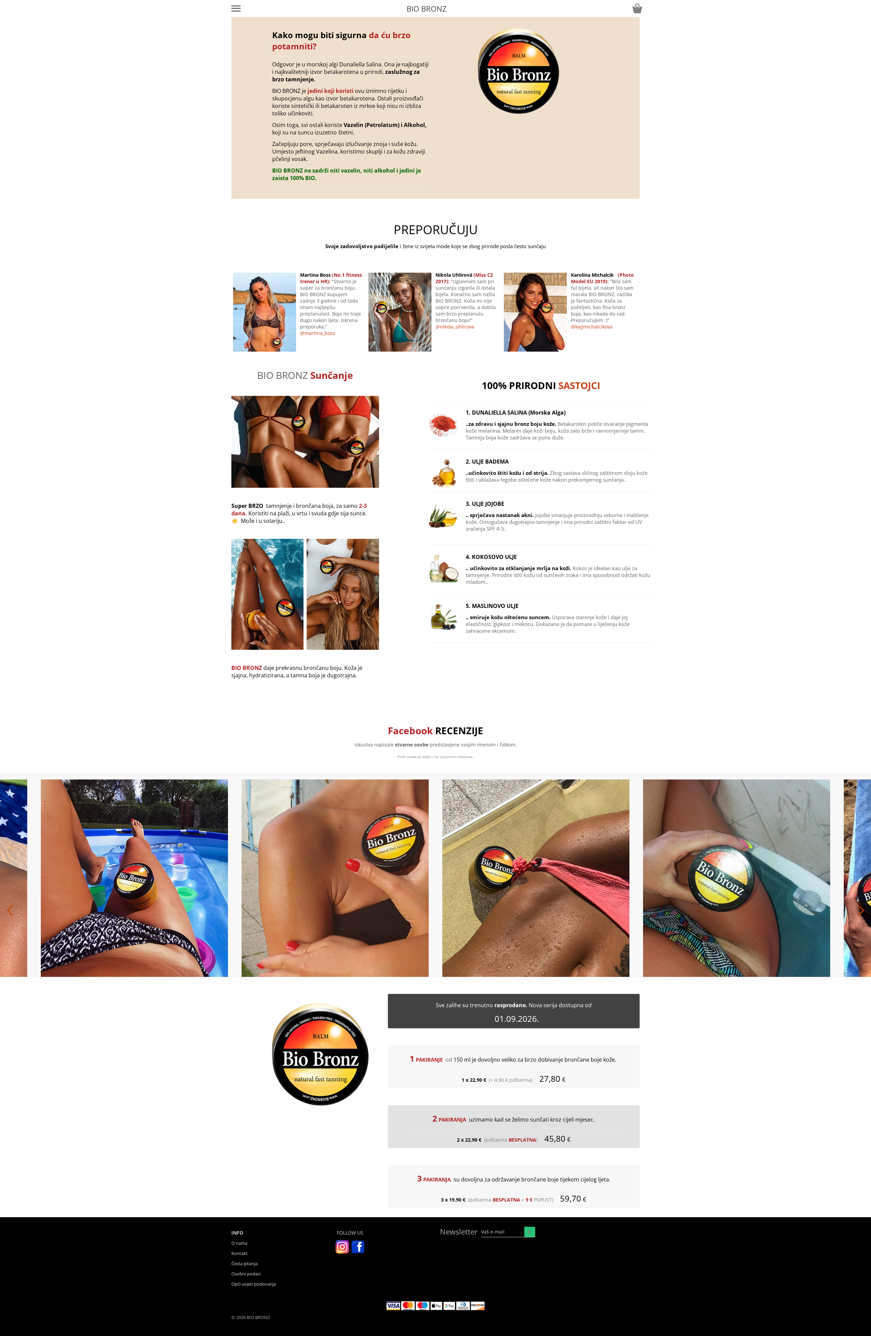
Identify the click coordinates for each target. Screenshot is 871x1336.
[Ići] (529, 1232)
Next (653, 906)
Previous (218, 906)
